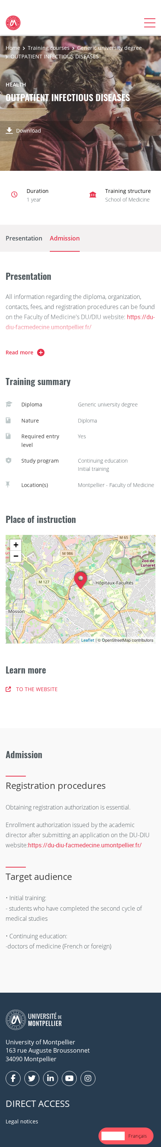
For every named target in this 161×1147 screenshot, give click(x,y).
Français (137, 1135)
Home (13, 47)
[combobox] (113, 1136)
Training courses (49, 47)
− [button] (15, 556)
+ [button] (15, 545)
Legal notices (22, 1121)
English (113, 1135)
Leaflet (87, 640)
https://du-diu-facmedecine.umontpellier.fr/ (85, 845)
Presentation (24, 238)
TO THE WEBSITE (37, 689)
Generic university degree (109, 47)
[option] (138, 1136)
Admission (65, 238)
